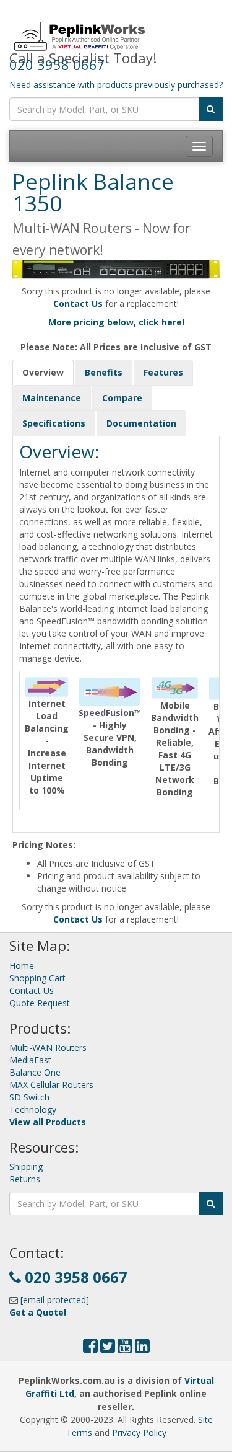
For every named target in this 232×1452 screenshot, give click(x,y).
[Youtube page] (125, 1349)
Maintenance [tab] (51, 398)
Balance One (35, 1072)
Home (21, 966)
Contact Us (31, 990)
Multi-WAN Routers (48, 1047)
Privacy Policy (139, 1432)
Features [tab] (163, 372)
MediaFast (30, 1060)
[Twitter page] (107, 1349)
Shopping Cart (37, 978)
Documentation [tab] (141, 423)
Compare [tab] (122, 398)
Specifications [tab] (53, 423)
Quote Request (39, 1003)
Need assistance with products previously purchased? (116, 85)
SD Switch (29, 1097)
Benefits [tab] (103, 372)
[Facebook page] (90, 1349)
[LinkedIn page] (142, 1349)
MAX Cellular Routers (51, 1085)
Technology (32, 1109)
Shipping (26, 1166)
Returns (24, 1179)
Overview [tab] (43, 372)
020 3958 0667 (57, 64)
